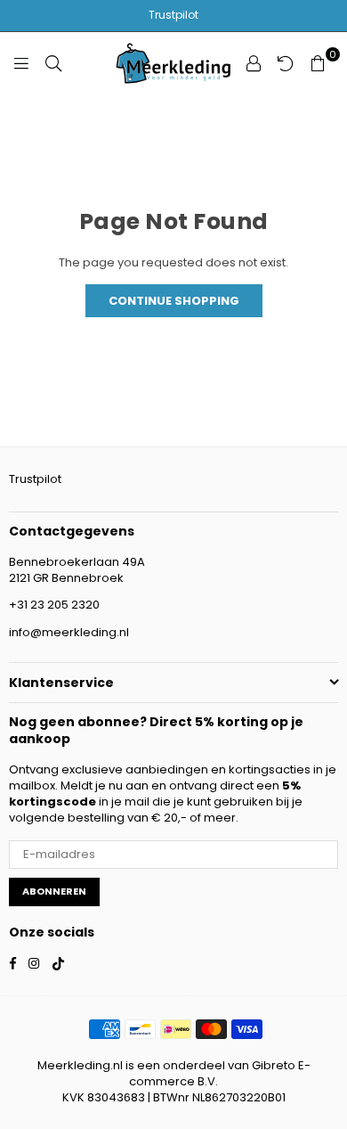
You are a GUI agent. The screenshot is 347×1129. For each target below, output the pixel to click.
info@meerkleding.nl (69, 632)
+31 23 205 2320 (54, 604)
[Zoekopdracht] (53, 63)
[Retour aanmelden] (286, 63)
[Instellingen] (254, 63)
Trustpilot (173, 14)
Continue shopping (174, 300)
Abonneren (54, 891)
